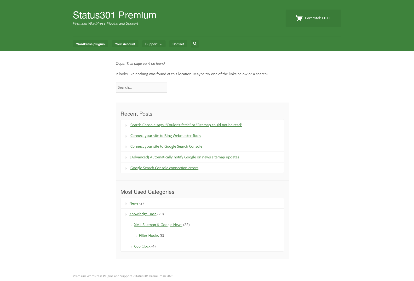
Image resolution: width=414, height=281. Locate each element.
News (133, 203)
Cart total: (318, 18)
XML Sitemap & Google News (158, 224)
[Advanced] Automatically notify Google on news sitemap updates (184, 157)
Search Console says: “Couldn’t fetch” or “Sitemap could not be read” (186, 124)
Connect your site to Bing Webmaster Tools (165, 135)
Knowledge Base (142, 213)
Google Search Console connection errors (164, 167)
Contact (178, 44)
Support (151, 44)
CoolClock (142, 246)
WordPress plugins (90, 44)
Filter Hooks (149, 235)
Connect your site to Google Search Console (166, 146)
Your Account (125, 44)
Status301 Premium (114, 14)
